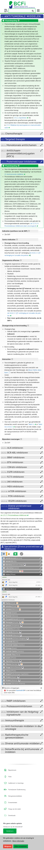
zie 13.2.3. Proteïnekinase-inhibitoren (14, 515)
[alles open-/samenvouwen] (40, 558)
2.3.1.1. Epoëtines (20, 118)
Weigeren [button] (7, 846)
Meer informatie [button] (18, 841)
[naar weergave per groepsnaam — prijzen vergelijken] (3, 582)
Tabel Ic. (31, 424)
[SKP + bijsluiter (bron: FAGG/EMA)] (6, 582)
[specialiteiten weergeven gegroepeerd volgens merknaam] (3, 554)
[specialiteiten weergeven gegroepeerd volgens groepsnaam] (8, 554)
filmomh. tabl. (6, 579)
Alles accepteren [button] (21, 846)
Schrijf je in (9, 831)
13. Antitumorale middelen (13, 174)
